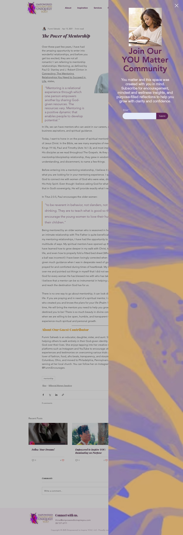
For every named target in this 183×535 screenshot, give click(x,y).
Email (125, 110)
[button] (176, 5)
